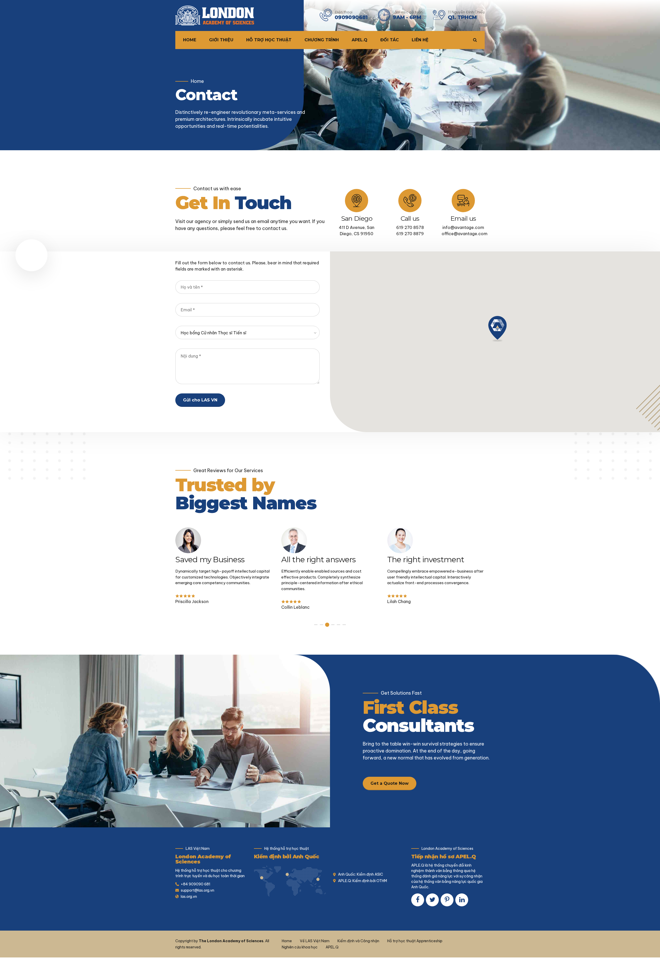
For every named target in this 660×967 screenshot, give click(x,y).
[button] (497, 329)
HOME (189, 39)
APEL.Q (359, 39)
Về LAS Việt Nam (314, 941)
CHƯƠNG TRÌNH (321, 39)
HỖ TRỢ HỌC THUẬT (269, 39)
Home (197, 81)
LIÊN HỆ (420, 39)
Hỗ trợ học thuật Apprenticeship (414, 941)
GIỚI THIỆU (221, 39)
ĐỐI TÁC (389, 39)
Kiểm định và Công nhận (358, 941)
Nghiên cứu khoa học (300, 947)
